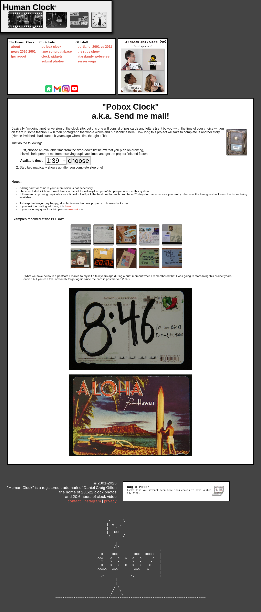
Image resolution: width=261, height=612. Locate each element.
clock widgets (52, 56)
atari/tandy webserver (94, 56)
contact (72, 209)
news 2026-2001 (23, 51)
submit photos (52, 61)
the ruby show (88, 51)
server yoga (86, 61)
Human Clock (29, 7)
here (68, 206)
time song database (56, 51)
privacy (110, 501)
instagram (92, 501)
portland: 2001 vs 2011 (94, 46)
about (15, 46)
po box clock (51, 46)
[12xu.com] (48, 89)
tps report (18, 56)
